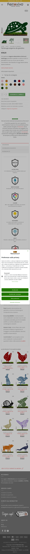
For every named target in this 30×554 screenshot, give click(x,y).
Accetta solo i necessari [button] (15, 294)
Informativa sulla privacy (15, 302)
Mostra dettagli (15, 281)
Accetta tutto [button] (15, 290)
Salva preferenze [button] (15, 298)
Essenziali (7, 273)
